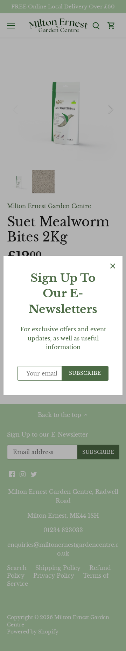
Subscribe (85, 373)
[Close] (112, 266)
